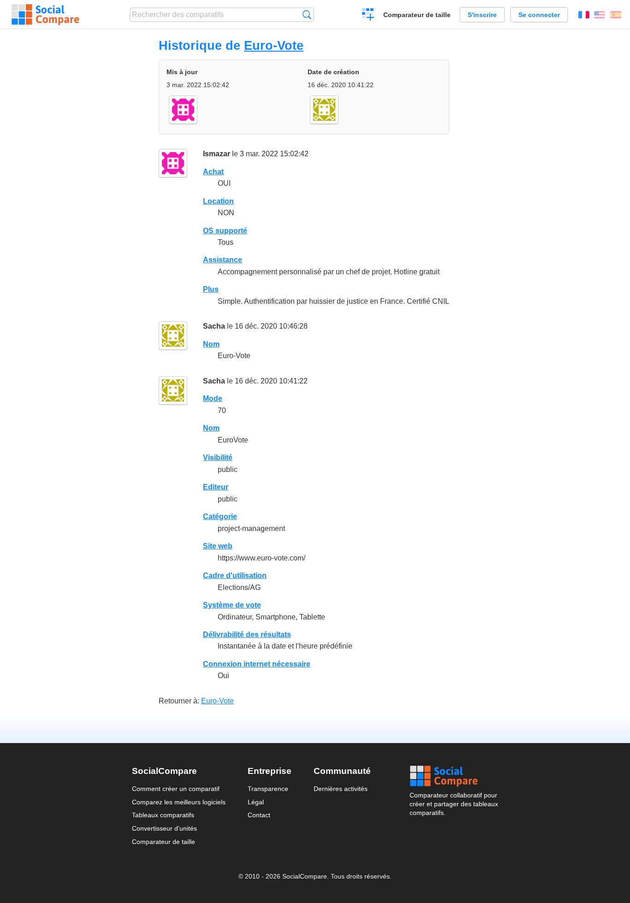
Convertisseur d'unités (164, 828)
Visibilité (217, 457)
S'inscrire (482, 14)
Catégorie (220, 516)
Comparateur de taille (417, 14)
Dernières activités (341, 788)
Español (615, 14)
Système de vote (232, 605)
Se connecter (539, 14)
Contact (259, 815)
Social (454, 776)
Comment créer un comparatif (176, 788)
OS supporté (225, 231)
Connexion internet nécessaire (256, 664)
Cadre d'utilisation (235, 575)
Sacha (214, 326)
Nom (211, 344)
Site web (217, 546)
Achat (213, 172)
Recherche (307, 14)
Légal (256, 802)
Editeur (215, 487)
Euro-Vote (273, 45)
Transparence (268, 788)
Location (218, 201)
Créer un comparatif (368, 16)
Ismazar (216, 154)
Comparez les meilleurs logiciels (179, 802)
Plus (211, 289)
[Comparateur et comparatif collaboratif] (45, 15)
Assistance (222, 260)
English (599, 14)
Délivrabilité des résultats (247, 634)
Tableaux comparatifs (163, 815)
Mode (212, 398)
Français (583, 14)
